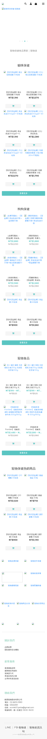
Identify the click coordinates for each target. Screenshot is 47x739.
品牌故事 (8, 647)
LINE (8, 727)
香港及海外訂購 (11, 676)
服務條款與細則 (11, 671)
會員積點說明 (10, 668)
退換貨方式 (9, 673)
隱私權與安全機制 (12, 650)
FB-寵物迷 (20, 727)
